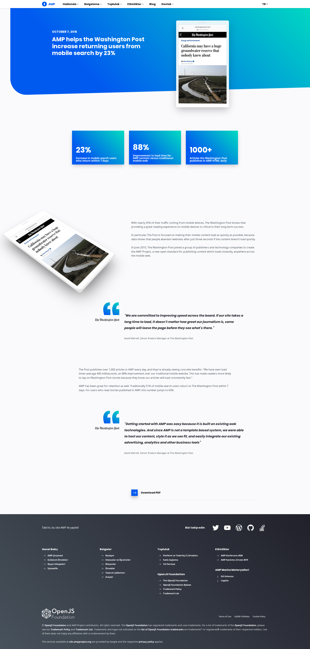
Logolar (225, 580)
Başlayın (109, 555)
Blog (152, 4)
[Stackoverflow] (262, 527)
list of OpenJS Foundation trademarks (162, 629)
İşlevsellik (53, 568)
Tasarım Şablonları (115, 572)
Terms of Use (225, 616)
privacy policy (146, 641)
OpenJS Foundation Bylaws (177, 584)
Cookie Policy (259, 616)
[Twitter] (215, 527)
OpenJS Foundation (55, 625)
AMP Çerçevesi (55, 555)
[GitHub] (250, 527)
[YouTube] (227, 527)
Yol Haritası (169, 564)
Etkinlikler (134, 4)
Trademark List (171, 593)
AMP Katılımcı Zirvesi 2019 (234, 559)
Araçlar (109, 576)
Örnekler (110, 568)
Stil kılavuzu (227, 576)
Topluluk (113, 4)
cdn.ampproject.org (80, 641)
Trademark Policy (172, 589)
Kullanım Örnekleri (58, 559)
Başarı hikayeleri (56, 564)
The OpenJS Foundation (175, 580)
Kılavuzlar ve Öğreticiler (118, 559)
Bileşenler (110, 564)
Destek (166, 4)
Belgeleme (91, 4)
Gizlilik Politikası (241, 616)
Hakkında (69, 4)
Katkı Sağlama (170, 559)
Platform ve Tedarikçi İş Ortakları (180, 555)
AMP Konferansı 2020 (232, 555)
